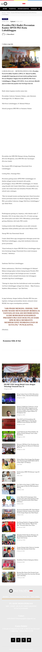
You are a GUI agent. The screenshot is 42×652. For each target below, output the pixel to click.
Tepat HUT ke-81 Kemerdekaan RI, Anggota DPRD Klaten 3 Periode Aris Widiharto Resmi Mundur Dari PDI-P (27, 420)
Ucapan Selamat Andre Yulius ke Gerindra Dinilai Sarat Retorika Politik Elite (28, 548)
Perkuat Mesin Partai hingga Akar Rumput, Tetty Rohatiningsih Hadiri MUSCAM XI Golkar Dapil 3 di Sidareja (28, 461)
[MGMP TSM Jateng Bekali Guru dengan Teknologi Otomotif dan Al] (21, 372)
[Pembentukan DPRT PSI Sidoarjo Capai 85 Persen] (8, 476)
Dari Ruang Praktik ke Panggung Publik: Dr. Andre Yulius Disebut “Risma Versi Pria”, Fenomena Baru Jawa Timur (27, 524)
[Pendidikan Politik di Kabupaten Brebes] (8, 564)
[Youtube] (29, 640)
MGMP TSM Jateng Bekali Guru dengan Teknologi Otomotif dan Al (19, 385)
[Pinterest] (19, 39)
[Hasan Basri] (3, 34)
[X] (15, 39)
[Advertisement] (21, 133)
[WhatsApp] (28, 39)
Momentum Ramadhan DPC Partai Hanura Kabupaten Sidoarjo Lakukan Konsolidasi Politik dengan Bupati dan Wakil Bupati (28, 511)
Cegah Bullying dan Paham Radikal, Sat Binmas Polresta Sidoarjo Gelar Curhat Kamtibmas (27, 433)
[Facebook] (10, 39)
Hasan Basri (10, 34)
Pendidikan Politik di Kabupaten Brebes (27, 560)
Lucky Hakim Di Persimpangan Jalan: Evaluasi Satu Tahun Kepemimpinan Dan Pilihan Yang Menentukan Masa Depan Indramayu (28, 499)
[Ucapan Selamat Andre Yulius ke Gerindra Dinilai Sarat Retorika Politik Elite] (8, 552)
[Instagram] (18, 640)
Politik (8, 12)
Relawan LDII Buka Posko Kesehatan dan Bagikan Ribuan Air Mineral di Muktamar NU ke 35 (28, 446)
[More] (36, 356)
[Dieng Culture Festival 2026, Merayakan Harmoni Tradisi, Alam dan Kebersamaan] (8, 398)
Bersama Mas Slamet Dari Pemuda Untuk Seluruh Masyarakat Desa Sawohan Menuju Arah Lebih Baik (28, 574)
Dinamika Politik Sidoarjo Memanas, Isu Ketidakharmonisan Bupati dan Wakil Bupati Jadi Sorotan (27, 536)
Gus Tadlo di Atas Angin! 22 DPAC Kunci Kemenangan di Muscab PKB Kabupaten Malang (28, 486)
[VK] (23, 39)
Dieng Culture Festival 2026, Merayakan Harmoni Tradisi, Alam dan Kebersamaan (27, 394)
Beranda (4, 12)
